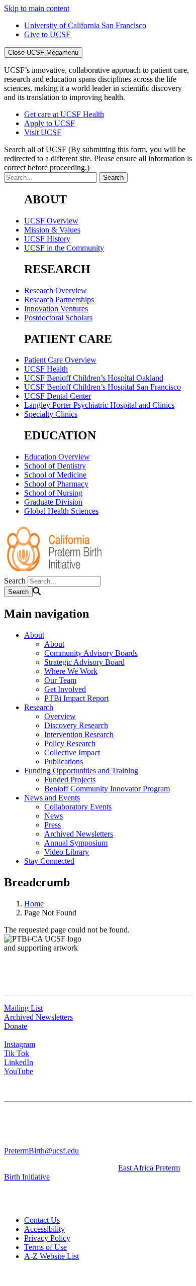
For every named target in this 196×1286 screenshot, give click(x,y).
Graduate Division (53, 502)
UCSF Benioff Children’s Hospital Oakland (93, 378)
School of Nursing (53, 493)
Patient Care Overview (60, 360)
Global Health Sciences (61, 511)
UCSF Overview (51, 220)
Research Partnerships (59, 299)
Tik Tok (16, 1053)
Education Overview (57, 456)
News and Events (52, 797)
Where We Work (70, 671)
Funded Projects (69, 779)
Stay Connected (49, 861)
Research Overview (55, 290)
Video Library (66, 852)
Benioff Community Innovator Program (107, 788)
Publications (63, 761)
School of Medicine (55, 475)
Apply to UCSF (49, 123)
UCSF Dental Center (57, 396)
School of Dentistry (55, 465)
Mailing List (23, 1008)
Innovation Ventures (56, 308)
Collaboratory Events (78, 806)
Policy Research (69, 743)
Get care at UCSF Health (64, 114)
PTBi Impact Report (76, 698)
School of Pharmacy (56, 484)
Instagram (19, 1044)
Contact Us (42, 1220)
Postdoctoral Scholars (58, 317)
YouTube (18, 1071)
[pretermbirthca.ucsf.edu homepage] (54, 571)
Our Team (60, 680)
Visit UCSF (42, 132)
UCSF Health (46, 369)
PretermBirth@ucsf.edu (41, 1150)
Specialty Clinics (50, 414)
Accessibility (44, 1229)
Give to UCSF (47, 34)
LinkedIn (18, 1062)
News (53, 815)
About (34, 635)
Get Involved (65, 689)
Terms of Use (45, 1247)
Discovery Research (76, 725)
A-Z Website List (51, 1256)
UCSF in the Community (64, 248)
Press (52, 825)
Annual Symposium (76, 843)
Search (15, 580)
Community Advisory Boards (91, 653)
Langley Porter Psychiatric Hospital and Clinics (99, 405)
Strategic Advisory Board (84, 662)
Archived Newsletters (78, 834)
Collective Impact (72, 752)
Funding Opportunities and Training (81, 770)
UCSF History (47, 239)
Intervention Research (79, 734)
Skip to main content (36, 8)
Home (34, 903)
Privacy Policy (47, 1238)
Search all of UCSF (98, 158)
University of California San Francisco (85, 25)
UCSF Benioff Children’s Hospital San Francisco (102, 387)
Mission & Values (52, 229)
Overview (60, 716)
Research (38, 707)
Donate (15, 1026)
